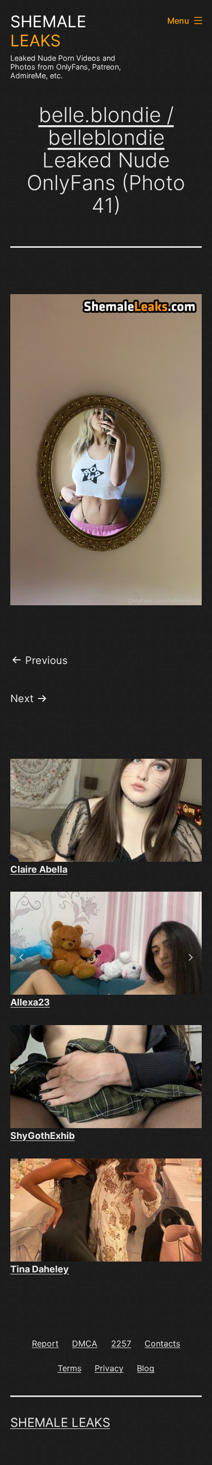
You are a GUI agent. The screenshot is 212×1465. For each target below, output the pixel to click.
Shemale (48, 31)
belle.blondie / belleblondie (106, 126)
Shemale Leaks (60, 1422)
